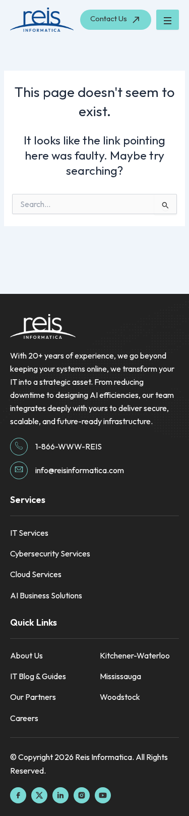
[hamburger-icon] (167, 20)
